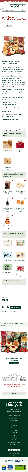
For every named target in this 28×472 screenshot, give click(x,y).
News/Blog (14, 430)
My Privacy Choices (14, 423)
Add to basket (15, 307)
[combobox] (12, 10)
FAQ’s (14, 435)
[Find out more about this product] (12, 181)
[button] (2, 5)
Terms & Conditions (14, 418)
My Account (14, 427)
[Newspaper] (19, 450)
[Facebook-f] (9, 450)
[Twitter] (12, 450)
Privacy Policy (14, 420)
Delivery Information (19, 1)
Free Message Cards (14, 442)
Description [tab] (6, 61)
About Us (14, 425)
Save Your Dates (14, 440)
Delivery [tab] (4, 63)
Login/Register (8, 1)
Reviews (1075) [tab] (13, 63)
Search (23, 10)
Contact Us (14, 437)
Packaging (14, 432)
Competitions (14, 444)
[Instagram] (15, 450)
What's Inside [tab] (15, 61)
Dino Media (16, 455)
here (22, 108)
